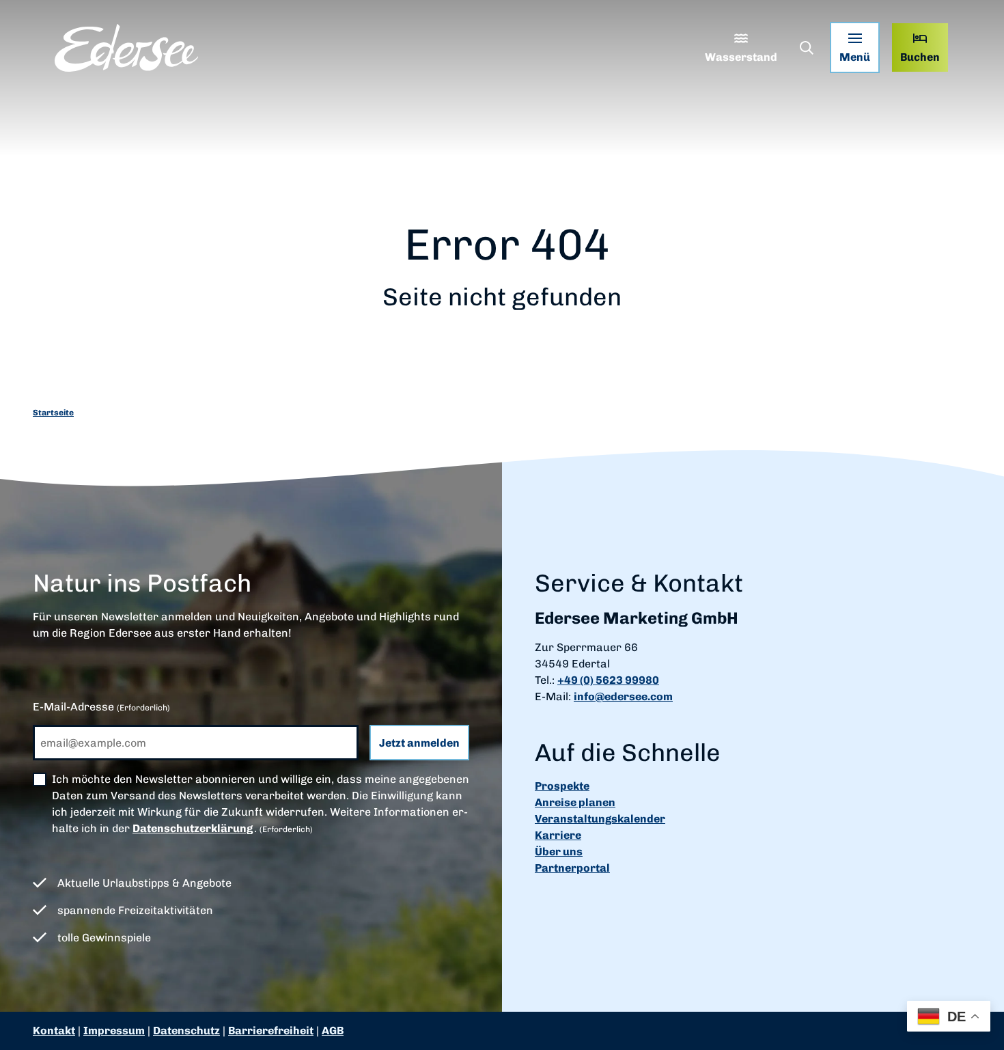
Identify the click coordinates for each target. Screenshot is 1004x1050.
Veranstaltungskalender (600, 818)
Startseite (53, 412)
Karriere (558, 835)
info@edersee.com (623, 696)
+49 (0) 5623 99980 (608, 680)
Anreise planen (575, 802)
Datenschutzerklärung (193, 828)
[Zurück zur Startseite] (126, 48)
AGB (333, 1030)
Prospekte (562, 785)
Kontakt (54, 1030)
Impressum (114, 1030)
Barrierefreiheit (270, 1030)
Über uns (559, 851)
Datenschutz (186, 1030)
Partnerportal (572, 867)
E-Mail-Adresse (101, 706)
